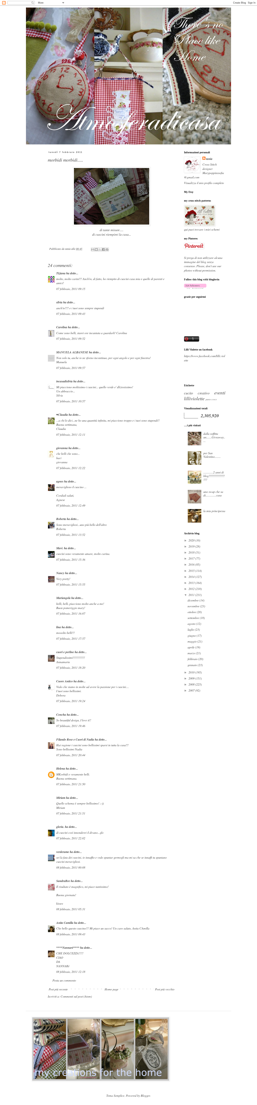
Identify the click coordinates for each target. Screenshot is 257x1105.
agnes (59, 481)
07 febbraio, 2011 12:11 (70, 434)
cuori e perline (65, 652)
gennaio (193, 665)
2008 (192, 684)
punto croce (211, 399)
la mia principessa (214, 511)
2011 (192, 595)
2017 (192, 558)
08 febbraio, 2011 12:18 (70, 972)
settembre (194, 618)
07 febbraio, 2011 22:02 (70, 838)
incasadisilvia (64, 381)
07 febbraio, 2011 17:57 (70, 638)
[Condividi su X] (100, 249)
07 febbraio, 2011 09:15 (70, 289)
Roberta (61, 519)
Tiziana (60, 273)
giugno (192, 635)
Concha (61, 714)
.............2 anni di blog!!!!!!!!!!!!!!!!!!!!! (214, 475)
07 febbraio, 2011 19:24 (70, 701)
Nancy (60, 573)
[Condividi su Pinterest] (107, 249)
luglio (191, 629)
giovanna (62, 448)
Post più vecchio (164, 989)
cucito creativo (197, 392)
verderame (62, 852)
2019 (192, 546)
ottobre (192, 612)
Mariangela (63, 598)
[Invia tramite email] (93, 249)
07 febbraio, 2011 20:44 (70, 755)
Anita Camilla (64, 923)
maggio (192, 641)
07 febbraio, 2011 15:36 (70, 559)
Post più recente (58, 989)
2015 (192, 571)
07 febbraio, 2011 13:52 (70, 535)
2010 (192, 672)
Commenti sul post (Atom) (76, 996)
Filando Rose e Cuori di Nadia (75, 739)
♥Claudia (62, 415)
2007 (192, 690)
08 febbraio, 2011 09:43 (70, 934)
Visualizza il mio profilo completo (204, 183)
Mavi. (59, 548)
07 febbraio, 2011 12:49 (70, 505)
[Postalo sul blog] (96, 249)
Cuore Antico (64, 681)
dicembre (193, 600)
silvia (59, 302)
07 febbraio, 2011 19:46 (70, 726)
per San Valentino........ (212, 455)
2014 (192, 577)
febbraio (193, 659)
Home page (111, 989)
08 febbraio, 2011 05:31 (70, 909)
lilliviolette (194, 398)
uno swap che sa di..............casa (213, 493)
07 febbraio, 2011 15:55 (70, 584)
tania (209, 159)
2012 (192, 589)
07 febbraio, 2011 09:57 (70, 368)
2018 (192, 552)
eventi (219, 392)
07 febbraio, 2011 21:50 (70, 784)
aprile (191, 647)
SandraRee (63, 881)
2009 (192, 678)
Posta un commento (64, 980)
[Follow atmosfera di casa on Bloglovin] (195, 288)
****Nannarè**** (67, 947)
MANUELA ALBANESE (72, 352)
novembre (194, 606)
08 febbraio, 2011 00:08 (70, 867)
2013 (192, 583)
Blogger (145, 1095)
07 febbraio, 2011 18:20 (70, 667)
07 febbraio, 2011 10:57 (70, 401)
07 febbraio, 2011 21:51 (70, 813)
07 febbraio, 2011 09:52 (70, 338)
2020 (192, 540)
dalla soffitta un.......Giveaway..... (214, 437)
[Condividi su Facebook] (103, 249)
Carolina (61, 327)
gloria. (60, 827)
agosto (192, 624)
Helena (60, 768)
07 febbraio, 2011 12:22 (70, 468)
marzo (192, 653)
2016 (192, 564)
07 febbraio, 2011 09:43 (70, 314)
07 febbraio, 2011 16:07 (70, 613)
